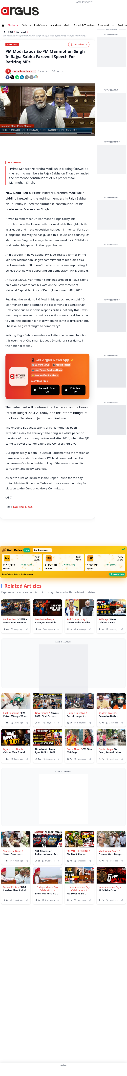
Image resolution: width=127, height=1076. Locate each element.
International (106, 25)
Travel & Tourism (84, 25)
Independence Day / (110, 887)
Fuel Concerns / (12, 713)
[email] (27, 77)
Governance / (42, 713)
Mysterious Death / (13, 749)
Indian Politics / (12, 887)
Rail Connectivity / (77, 619)
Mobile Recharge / (45, 619)
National (13, 25)
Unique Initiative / (77, 713)
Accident (55, 25)
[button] (22, 562)
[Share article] (26, 629)
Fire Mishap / (106, 749)
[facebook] (7, 77)
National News (23, 507)
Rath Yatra (40, 25)
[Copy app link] (31, 77)
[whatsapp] (17, 77)
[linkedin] (22, 77)
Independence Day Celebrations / (47, 889)
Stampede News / (13, 851)
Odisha (26, 25)
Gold (67, 25)
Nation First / (10, 619)
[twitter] (12, 77)
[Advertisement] (84, 12)
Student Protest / (108, 713)
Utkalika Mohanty (23, 71)
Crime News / (74, 749)
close (63, 1065)
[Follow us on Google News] (36, 77)
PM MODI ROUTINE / (78, 851)
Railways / (104, 619)
